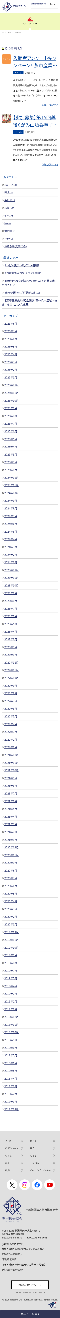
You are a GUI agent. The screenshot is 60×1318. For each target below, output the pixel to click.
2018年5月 (10, 1071)
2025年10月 (11, 400)
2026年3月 (10, 362)
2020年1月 (10, 924)
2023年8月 (10, 601)
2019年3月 (10, 994)
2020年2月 (10, 917)
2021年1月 (10, 840)
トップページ (6, 32)
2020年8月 (10, 870)
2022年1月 (10, 747)
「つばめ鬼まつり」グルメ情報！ (22, 265)
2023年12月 (11, 570)
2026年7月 (10, 331)
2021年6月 (10, 801)
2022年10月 (11, 678)
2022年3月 (10, 732)
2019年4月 (10, 986)
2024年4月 (10, 539)
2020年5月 (10, 894)
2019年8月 (10, 963)
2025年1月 (10, 470)
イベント (9, 215)
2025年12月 (11, 385)
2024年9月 (10, 500)
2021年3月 (10, 824)
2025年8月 (10, 416)
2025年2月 (10, 462)
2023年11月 (11, 578)
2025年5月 (10, 439)
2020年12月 (11, 847)
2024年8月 (10, 508)
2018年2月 (10, 1094)
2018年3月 (10, 1086)
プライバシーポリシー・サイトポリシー (29, 1292)
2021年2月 (10, 832)
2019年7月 (10, 971)
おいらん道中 (12, 185)
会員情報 (9, 200)
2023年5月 (10, 624)
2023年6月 (10, 616)
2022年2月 (10, 739)
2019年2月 (10, 1001)
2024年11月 (11, 485)
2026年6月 (10, 339)
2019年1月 (10, 1009)
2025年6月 (10, 431)
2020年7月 (10, 878)
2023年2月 (10, 647)
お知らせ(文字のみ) (15, 246)
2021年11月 (11, 763)
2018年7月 (10, 1055)
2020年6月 (10, 886)
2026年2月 (10, 370)
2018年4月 (10, 1078)
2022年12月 (11, 662)
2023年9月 (10, 593)
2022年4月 (10, 724)
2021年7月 (10, 793)
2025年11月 (11, 393)
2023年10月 (11, 585)
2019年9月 (10, 955)
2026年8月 (10, 323)
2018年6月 (10, 1063)
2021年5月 (10, 809)
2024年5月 (10, 531)
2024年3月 (10, 547)
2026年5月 (10, 347)
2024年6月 (10, 524)
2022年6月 (10, 709)
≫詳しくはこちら (50, 105)
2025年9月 (10, 408)
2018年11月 (11, 1024)
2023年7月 (10, 608)
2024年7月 (10, 516)
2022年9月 (10, 686)
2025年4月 (10, 447)
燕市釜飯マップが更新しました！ (23, 292)
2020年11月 (11, 855)
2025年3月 (10, 454)
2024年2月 (10, 555)
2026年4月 (10, 354)
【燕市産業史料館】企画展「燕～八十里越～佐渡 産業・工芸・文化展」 (29, 302)
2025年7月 (10, 423)
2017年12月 (11, 1109)
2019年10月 (11, 947)
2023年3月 (10, 639)
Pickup (8, 192)
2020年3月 (10, 909)
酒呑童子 (9, 231)
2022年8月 (10, 693)
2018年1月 (10, 1102)
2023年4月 (10, 631)
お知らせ (9, 208)
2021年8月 (10, 786)
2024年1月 (10, 562)
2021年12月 (11, 755)
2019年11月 (11, 940)
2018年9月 (10, 1040)
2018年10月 (11, 1032)
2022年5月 (10, 716)
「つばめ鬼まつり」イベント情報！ (23, 273)
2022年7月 (10, 701)
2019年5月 (10, 978)
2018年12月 (11, 1017)
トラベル (9, 239)
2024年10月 (11, 493)
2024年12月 (11, 478)
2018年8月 (10, 1048)
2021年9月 (10, 778)
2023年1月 (10, 655)
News (7, 223)
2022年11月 (11, 670)
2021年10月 (11, 770)
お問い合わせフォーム (30, 1285)
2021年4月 (10, 816)
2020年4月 (10, 901)
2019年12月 (11, 932)
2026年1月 (10, 377)
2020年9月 (10, 863)
